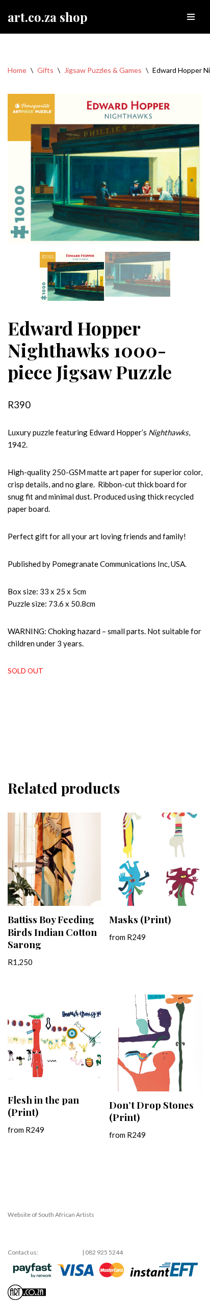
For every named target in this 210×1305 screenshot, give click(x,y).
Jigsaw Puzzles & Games (103, 70)
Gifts (45, 70)
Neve (16, 1233)
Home (17, 70)
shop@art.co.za (60, 1252)
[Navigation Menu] (190, 17)
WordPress (92, 1233)
